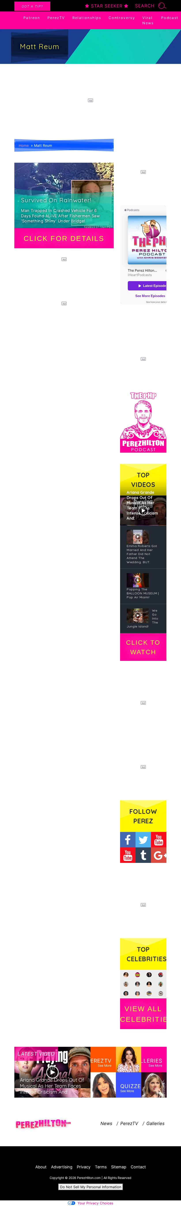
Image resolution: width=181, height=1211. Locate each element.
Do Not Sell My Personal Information (90, 1187)
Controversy (122, 17)
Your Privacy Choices (95, 1203)
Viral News (148, 20)
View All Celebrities (143, 1014)
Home (24, 145)
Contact (138, 1167)
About (41, 1167)
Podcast (170, 17)
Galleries (155, 1123)
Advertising (61, 1167)
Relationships (86, 17)
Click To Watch (143, 647)
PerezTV (56, 17)
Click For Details (64, 238)
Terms (101, 1167)
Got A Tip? (32, 6)
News (106, 1123)
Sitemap (118, 1167)
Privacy (83, 1167)
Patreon (31, 17)
